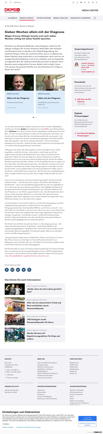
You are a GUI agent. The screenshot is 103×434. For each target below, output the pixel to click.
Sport (72, 396)
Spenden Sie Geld (11, 392)
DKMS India (74, 367)
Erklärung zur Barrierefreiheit (47, 399)
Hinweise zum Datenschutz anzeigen (28, 427)
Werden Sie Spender (12, 390)
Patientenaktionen (76, 392)
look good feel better (44, 378)
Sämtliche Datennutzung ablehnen (87, 424)
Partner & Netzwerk (76, 394)
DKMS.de (17, 2)
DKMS (46, 129)
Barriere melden (12, 378)
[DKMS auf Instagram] (92, 2)
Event (72, 399)
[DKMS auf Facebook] (77, 2)
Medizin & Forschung (77, 401)
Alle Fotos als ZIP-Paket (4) (84, 101)
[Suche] (95, 18)
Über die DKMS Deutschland (47, 363)
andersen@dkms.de (88, 72)
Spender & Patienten (77, 390)
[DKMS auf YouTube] (81, 2)
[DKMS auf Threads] (96, 2)
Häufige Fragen (42, 365)
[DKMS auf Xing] (85, 2)
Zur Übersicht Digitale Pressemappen (86, 134)
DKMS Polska (74, 369)
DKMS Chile (74, 365)
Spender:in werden (85, 154)
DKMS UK (73, 371)
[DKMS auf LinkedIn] (89, 2)
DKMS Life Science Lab (45, 367)
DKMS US (73, 373)
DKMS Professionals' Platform (47, 373)
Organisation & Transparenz (79, 403)
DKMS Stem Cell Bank (44, 369)
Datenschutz (41, 392)
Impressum (41, 390)
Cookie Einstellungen (44, 396)
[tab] (33, 117)
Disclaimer (41, 394)
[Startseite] (12, 10)
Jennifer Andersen (87, 63)
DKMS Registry (42, 371)
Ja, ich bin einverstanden (87, 418)
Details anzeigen (7, 427)
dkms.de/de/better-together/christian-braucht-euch (29, 256)
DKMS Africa (74, 363)
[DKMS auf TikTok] (73, 2)
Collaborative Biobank (45, 375)
